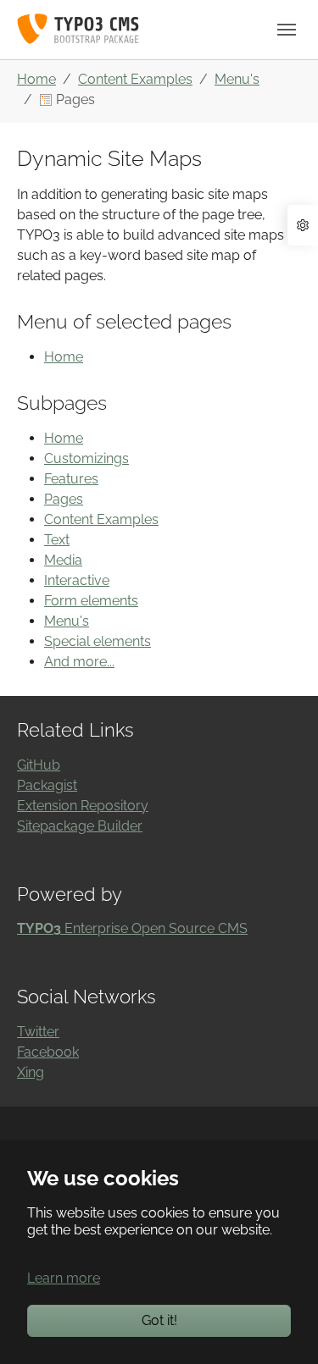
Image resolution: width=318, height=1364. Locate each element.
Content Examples (101, 519)
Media (63, 560)
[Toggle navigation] (286, 29)
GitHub (38, 765)
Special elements (97, 641)
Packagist (47, 785)
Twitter (38, 1032)
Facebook (48, 1052)
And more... (79, 662)
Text (57, 540)
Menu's (66, 621)
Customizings (86, 458)
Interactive (76, 580)
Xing (30, 1072)
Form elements (91, 601)
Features (71, 479)
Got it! (159, 1320)
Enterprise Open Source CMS (132, 928)
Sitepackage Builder (79, 826)
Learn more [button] (63, 1278)
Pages (63, 499)
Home (63, 357)
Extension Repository (82, 806)
